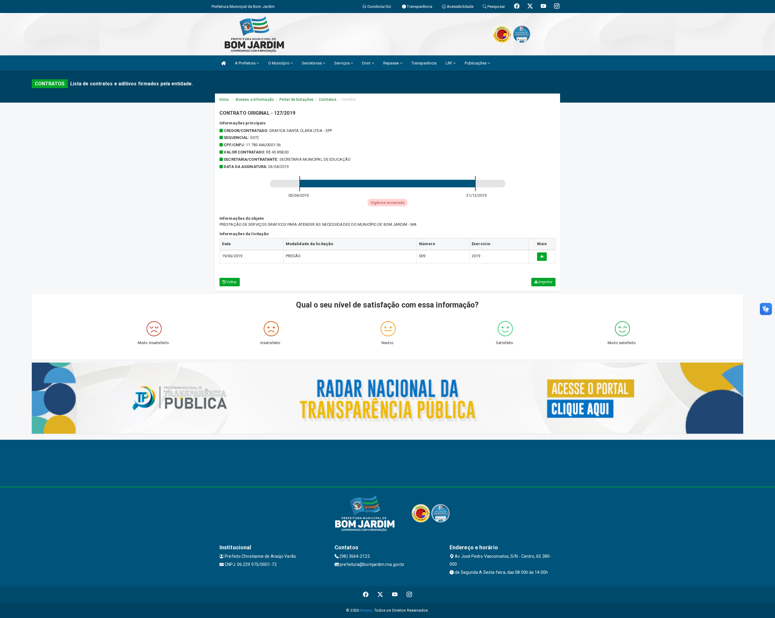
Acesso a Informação (255, 99)
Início (224, 99)
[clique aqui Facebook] (366, 594)
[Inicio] (223, 63)
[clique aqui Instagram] (409, 594)
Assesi (366, 610)
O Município (279, 63)
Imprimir (545, 282)
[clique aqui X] (380, 594)
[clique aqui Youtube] (395, 594)
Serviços (342, 63)
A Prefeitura (245, 63)
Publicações (476, 63)
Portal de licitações (296, 99)
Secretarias (312, 63)
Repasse (391, 63)
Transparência (424, 63)
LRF (449, 63)
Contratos (327, 99)
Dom (366, 63)
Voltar (231, 282)
